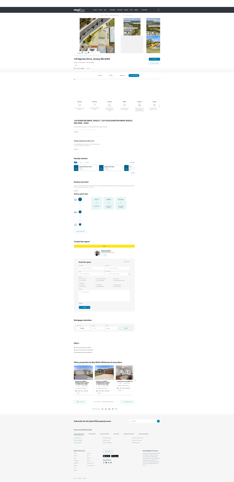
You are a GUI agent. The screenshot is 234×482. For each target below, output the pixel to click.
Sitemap (88, 460)
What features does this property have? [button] (84, 352)
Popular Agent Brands (143, 433)
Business (126, 9)
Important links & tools (79, 433)
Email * (80, 271)
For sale (95, 9)
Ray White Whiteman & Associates (107, 252)
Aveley (106, 15)
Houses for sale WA (104, 433)
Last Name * (107, 265)
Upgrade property (129, 401)
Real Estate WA (92, 433)
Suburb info (122, 75)
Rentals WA (116, 433)
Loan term (107, 325)
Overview (100, 75)
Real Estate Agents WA (129, 433)
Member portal (108, 451)
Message (80, 289)
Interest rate (93, 325)
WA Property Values (90, 465)
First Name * (81, 265)
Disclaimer (79, 478)
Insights (136, 9)
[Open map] (117, 88)
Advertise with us (90, 463)
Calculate (126, 328)
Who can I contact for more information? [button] (84, 350)
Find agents (112, 9)
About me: (80, 277)
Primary (80, 162)
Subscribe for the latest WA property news (92, 421)
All (75, 162)
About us (88, 458)
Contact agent (135, 75)
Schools (111, 75)
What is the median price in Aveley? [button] (83, 347)
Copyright (84, 478)
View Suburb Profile (80, 231)
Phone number (107, 271)
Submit (84, 307)
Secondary (87, 162)
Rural (131, 9)
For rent (100, 9)
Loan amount (79, 325)
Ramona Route (106, 251)
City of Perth (144, 9)
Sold (105, 9)
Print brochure (81, 401)
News (88, 455)
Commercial (119, 9)
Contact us (89, 453)
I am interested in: (82, 283)
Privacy (75, 478)
